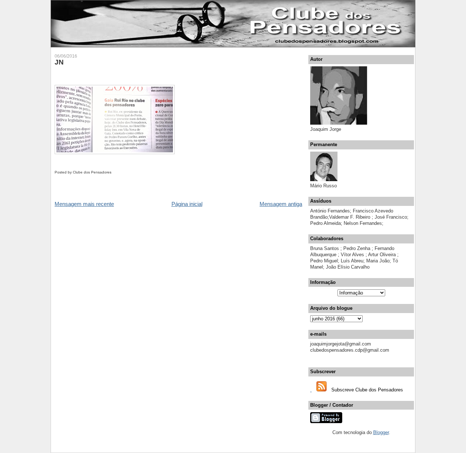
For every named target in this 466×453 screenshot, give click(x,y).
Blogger (381, 432)
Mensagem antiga (281, 204)
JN (59, 62)
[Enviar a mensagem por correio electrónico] (113, 172)
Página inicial (186, 204)
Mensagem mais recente (84, 204)
